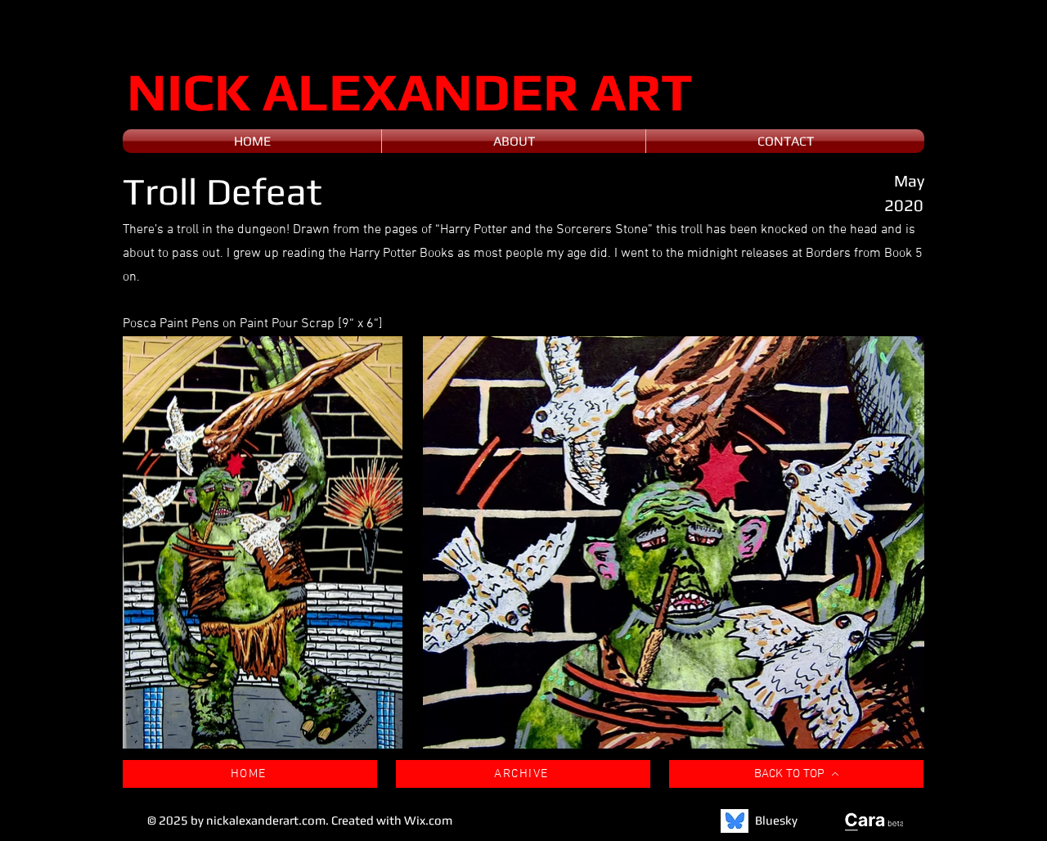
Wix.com (428, 820)
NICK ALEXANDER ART (410, 91)
